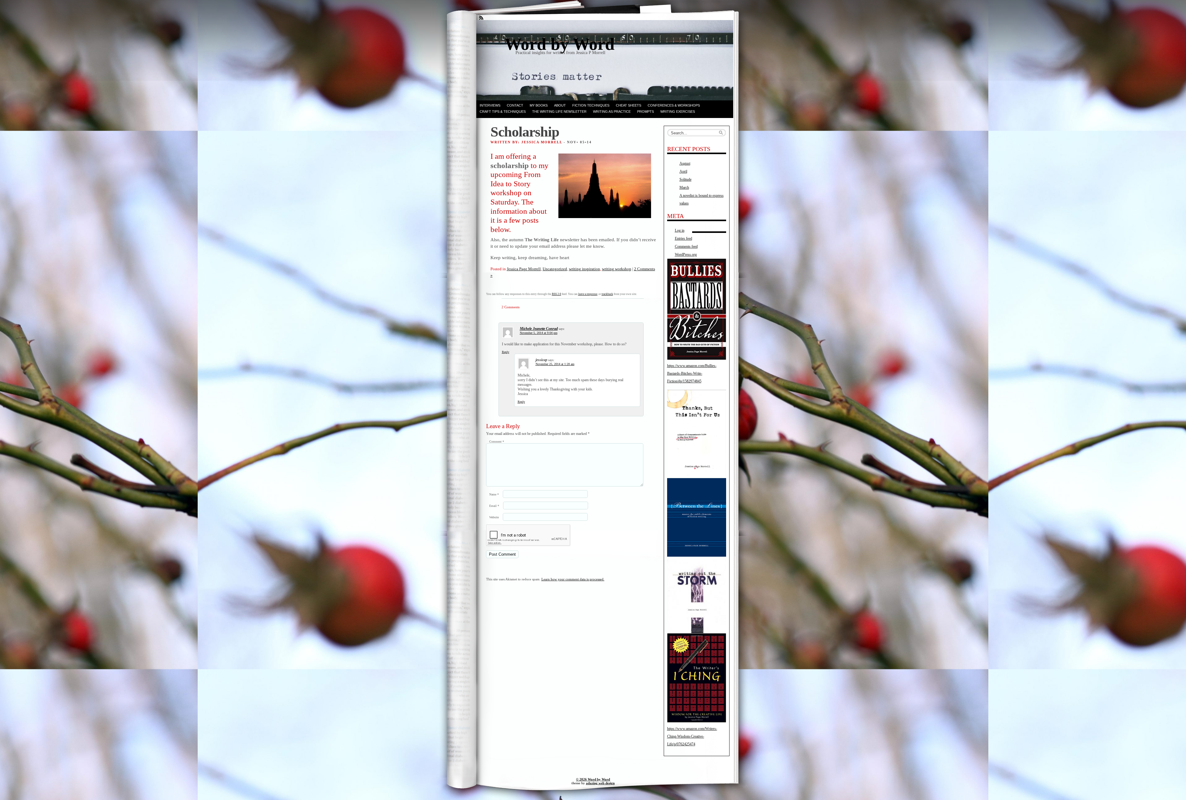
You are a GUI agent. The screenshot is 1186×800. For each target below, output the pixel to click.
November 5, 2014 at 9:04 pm (538, 333)
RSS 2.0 (556, 294)
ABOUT (560, 105)
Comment (496, 441)
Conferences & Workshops (674, 105)
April (683, 171)
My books (539, 105)
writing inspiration (584, 269)
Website (494, 517)
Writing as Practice (612, 111)
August (684, 163)
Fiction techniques (590, 105)
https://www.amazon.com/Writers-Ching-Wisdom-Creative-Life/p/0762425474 (692, 736)
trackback (607, 294)
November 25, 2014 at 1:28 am (555, 364)
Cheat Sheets (628, 105)
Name (494, 494)
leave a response (587, 294)
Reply (505, 352)
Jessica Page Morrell (524, 269)
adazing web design (600, 783)
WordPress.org (686, 254)
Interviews (490, 105)
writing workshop (616, 269)
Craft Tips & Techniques (503, 111)
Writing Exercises (677, 111)
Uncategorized (555, 269)
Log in (679, 230)
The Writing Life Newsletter (559, 111)
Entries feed (683, 238)
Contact (515, 105)
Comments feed (686, 246)
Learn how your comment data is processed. (572, 579)
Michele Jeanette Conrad (539, 328)
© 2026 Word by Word (593, 779)
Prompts (645, 111)
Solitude (685, 179)
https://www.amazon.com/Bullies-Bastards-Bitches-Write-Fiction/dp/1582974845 (692, 373)
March (684, 187)
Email (494, 505)
